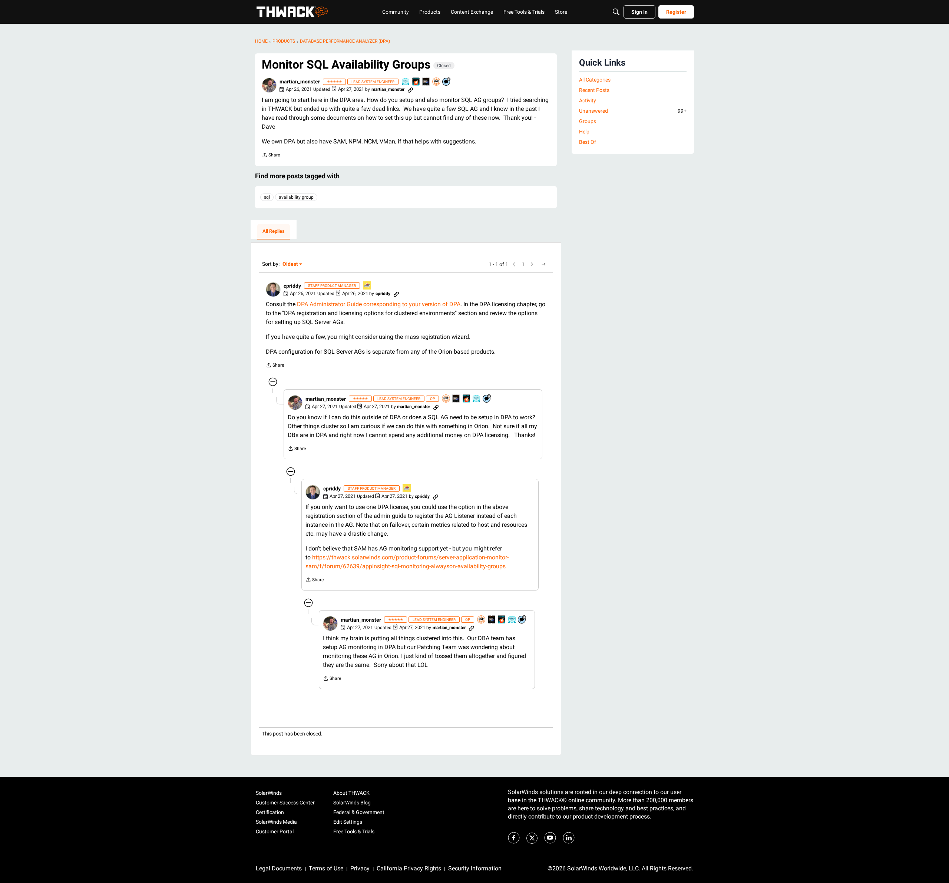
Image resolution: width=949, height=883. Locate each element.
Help (584, 132)
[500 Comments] (446, 82)
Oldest (290, 264)
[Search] (616, 12)
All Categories (595, 80)
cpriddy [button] (292, 286)
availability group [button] (296, 197)
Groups (587, 121)
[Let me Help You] (367, 286)
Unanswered (633, 111)
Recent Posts (594, 90)
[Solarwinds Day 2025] (416, 82)
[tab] (273, 231)
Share (271, 155)
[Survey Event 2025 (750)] (405, 82)
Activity (587, 100)
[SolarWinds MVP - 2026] (436, 82)
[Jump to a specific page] (544, 264)
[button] (269, 85)
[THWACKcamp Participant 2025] (426, 82)
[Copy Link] (410, 89)
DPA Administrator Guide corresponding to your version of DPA (378, 304)
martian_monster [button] (300, 82)
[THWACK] (292, 11)
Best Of (587, 142)
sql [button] (267, 197)
